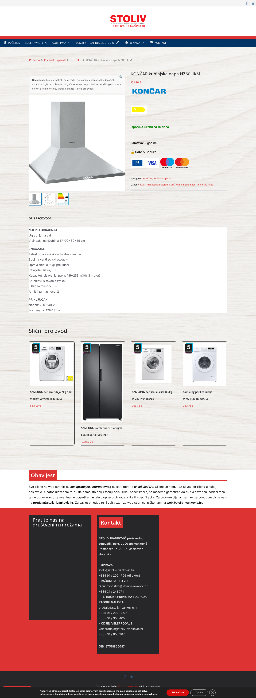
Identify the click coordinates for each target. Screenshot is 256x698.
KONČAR (75, 60)
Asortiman (59, 42)
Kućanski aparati (55, 60)
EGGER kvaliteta (35, 42)
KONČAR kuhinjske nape (182, 184)
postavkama (150, 694)
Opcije (199, 692)
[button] (68, 42)
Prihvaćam (178, 692)
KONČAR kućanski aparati (154, 184)
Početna (34, 60)
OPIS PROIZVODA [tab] (40, 218)
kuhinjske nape (205, 184)
